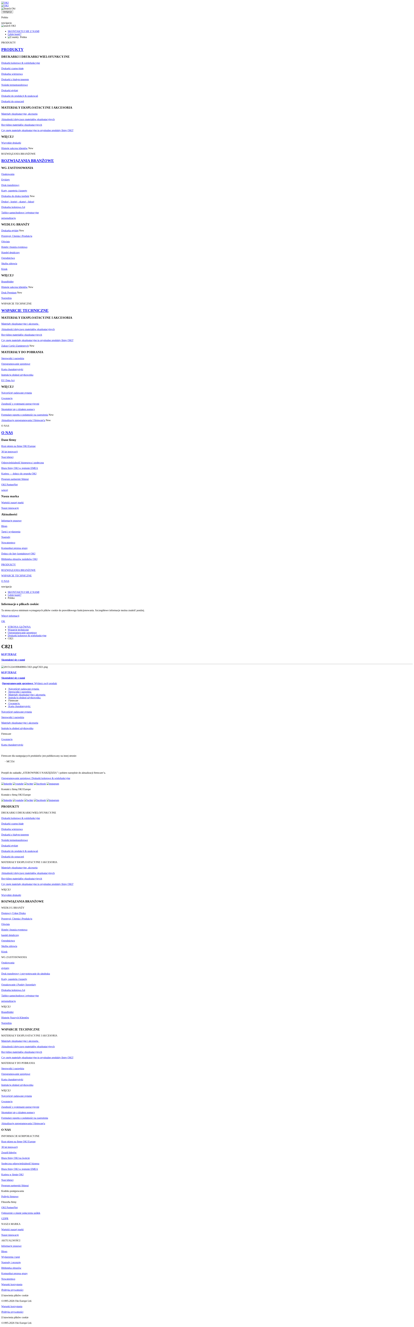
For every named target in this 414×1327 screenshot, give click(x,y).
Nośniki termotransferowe (14, 85)
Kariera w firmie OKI (12, 1174)
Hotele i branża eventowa (14, 247)
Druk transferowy (10, 185)
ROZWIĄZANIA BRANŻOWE (27, 161)
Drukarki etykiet (9, 90)
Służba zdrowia (9, 263)
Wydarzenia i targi (10, 1257)
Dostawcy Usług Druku (13, 913)
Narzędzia (6, 298)
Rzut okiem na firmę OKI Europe (18, 446)
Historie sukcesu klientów (14, 148)
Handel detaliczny (10, 252)
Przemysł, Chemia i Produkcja (16, 236)
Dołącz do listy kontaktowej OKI (18, 553)
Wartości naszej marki (12, 502)
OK (3, 621)
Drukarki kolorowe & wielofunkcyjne (20, 63)
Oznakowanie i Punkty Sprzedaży (18, 984)
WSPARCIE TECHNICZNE (25, 310)
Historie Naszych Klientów (15, 1017)
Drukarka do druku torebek (15, 196)
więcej (4, 490)
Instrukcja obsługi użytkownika (17, 374)
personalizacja (8, 218)
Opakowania (7, 174)
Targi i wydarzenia (10, 531)
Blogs (4, 526)
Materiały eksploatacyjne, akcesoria (19, 113)
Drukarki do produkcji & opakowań (19, 96)
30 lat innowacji (9, 451)
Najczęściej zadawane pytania (16, 392)
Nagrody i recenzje (11, 1262)
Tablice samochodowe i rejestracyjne (20, 212)
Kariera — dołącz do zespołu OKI (18, 473)
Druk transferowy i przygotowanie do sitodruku (25, 973)
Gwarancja (6, 398)
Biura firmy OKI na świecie (15, 1158)
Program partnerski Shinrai (15, 479)
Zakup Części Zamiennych (15, 345)
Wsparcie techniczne (18, 629)
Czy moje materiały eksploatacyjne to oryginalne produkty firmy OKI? (37, 130)
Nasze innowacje (10, 508)
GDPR (4, 1218)
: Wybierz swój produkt (29, 683)
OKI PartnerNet (9, 484)
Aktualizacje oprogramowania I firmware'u (23, 420)
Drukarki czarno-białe (12, 68)
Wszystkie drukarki (11, 142)
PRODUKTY (12, 49)
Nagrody (5, 537)
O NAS (7, 433)
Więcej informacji (10, 615)
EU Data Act (8, 380)
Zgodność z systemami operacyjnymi (20, 403)
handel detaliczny (10, 935)
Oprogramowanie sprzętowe (15, 363)
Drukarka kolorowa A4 (13, 207)
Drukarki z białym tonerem (15, 79)
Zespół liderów (9, 1152)
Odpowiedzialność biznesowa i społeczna (22, 462)
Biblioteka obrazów (11, 1268)
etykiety (5, 968)
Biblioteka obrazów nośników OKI (19, 559)
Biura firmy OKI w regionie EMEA (19, 468)
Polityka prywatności (12, 1290)
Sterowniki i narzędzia (12, 358)
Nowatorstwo (8, 542)
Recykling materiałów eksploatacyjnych (21, 124)
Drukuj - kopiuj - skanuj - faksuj (17, 201)
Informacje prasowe (11, 520)
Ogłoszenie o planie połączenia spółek (20, 1213)
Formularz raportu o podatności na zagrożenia (24, 414)
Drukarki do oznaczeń (12, 101)
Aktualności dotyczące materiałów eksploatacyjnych (28, 119)
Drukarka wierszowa (12, 74)
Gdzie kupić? (14, 34)
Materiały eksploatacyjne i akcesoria (20, 323)
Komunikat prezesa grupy (14, 548)
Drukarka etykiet (9, 230)
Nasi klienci (7, 457)
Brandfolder (7, 281)
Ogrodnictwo (8, 258)
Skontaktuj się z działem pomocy (18, 409)
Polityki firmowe (9, 1196)
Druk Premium (8, 292)
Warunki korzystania (11, 1284)
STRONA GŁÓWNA (19, 626)
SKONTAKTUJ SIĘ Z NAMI (23, 31)
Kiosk (4, 269)
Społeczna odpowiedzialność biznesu (20, 1163)
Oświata (5, 241)
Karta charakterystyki (12, 369)
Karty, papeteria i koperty (14, 190)
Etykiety (5, 179)
